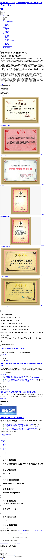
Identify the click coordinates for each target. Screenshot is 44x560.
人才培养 (7, 44)
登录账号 (9, 47)
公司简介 (4, 435)
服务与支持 (5, 33)
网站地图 (2, 558)
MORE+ (8, 360)
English (4, 15)
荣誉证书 (7, 24)
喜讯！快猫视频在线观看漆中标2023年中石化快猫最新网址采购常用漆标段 (21, 428)
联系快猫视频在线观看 (7, 46)
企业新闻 (7, 29)
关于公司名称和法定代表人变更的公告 (12, 348)
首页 (4, 20)
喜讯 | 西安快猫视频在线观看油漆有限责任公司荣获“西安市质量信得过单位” (19, 424)
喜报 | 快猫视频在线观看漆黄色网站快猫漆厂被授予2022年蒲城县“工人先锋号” (19, 380)
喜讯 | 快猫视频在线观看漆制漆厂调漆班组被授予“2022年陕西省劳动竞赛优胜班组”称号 (21, 377)
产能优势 (7, 37)
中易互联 (36, 530)
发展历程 (7, 25)
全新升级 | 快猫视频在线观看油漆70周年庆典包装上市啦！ (17, 381)
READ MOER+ (3, 354)
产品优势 (7, 36)
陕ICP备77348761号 (22, 530)
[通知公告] (0, 345)
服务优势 (7, 39)
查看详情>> (2, 84)
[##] (1, 9)
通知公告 (7, 28)
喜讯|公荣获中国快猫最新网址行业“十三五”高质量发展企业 (18, 392)
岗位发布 (7, 43)
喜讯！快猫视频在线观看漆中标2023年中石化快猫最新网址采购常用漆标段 (21, 379)
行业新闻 (7, 31)
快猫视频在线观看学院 (9, 40)
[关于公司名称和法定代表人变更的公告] (8, 415)
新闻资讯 (4, 27)
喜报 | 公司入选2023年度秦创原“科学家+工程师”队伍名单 (15, 376)
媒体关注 (7, 32)
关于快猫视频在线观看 (7, 21)
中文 (1, 15)
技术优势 (7, 35)
